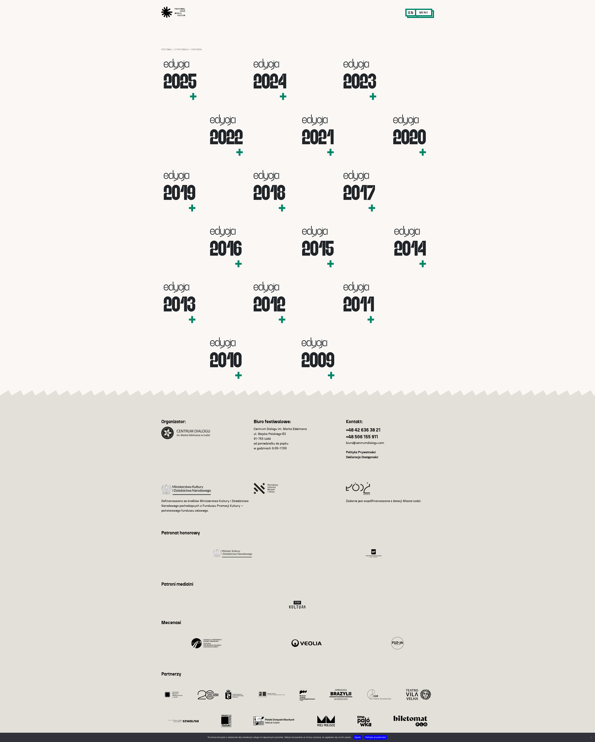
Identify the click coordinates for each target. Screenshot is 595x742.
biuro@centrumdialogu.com (365, 443)
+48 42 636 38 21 (363, 430)
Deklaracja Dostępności (362, 457)
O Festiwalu (181, 49)
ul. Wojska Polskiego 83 (270, 434)
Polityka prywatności (375, 737)
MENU (423, 12)
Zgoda (357, 737)
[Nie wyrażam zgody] (591, 737)
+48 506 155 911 (362, 437)
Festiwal (166, 49)
